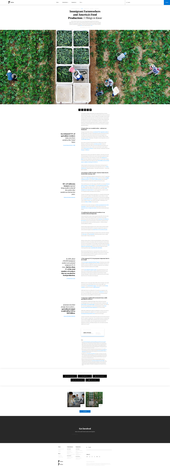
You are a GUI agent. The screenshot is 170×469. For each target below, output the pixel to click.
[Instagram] (89, 456)
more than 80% (91, 234)
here (81, 25)
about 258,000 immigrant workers (90, 269)
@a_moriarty (98, 332)
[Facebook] (87, 456)
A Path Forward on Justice (71, 454)
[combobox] (144, 2)
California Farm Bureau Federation (69, 197)
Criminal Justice (65, 2)
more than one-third (97, 144)
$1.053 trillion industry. (86, 139)
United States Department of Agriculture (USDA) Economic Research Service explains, (95, 341)
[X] (94, 456)
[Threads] (92, 456)
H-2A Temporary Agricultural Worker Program (91, 262)
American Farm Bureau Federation (69, 316)
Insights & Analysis (70, 457)
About (57, 2)
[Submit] (126, 2)
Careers (59, 451)
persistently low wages (92, 285)
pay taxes (100, 219)
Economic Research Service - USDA (69, 145)
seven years (84, 234)
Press (81, 2)
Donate (167, 2)
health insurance (96, 287)
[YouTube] (97, 456)
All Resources (69, 458)
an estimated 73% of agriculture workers (100, 132)
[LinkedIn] (99, 456)
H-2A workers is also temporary (91, 353)
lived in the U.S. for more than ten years (100, 229)
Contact (59, 450)
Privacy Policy (88, 461)
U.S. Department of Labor (71, 278)
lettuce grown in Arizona (88, 148)
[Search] (86, 447)
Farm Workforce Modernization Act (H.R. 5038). (98, 360)
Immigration (74, 2)
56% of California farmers (97, 179)
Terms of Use (92, 461)
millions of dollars (88, 201)
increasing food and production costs (88, 313)
